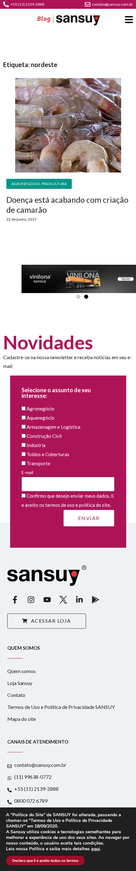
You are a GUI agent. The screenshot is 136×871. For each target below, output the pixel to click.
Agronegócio (25, 183)
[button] (78, 297)
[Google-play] (95, 599)
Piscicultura (54, 183)
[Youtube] (47, 599)
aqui (95, 849)
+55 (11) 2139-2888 (27, 4)
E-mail (27, 472)
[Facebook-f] (14, 599)
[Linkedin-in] (79, 599)
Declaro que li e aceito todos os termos (45, 860)
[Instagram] (31, 599)
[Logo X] (63, 599)
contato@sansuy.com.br (112, 4)
